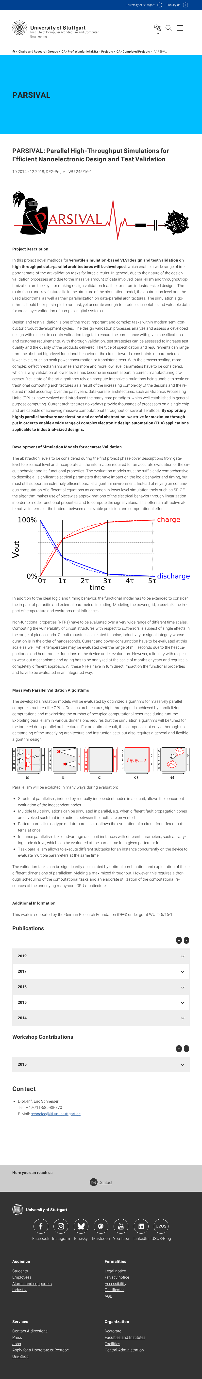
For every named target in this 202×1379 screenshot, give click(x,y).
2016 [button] (22, 986)
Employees (21, 1277)
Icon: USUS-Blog (161, 1226)
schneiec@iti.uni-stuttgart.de (56, 1113)
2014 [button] (22, 1017)
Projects (107, 51)
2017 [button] (22, 971)
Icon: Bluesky (81, 1226)
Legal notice (115, 1270)
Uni (140, 5)
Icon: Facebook (41, 1226)
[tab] (101, 955)
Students (20, 1270)
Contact (105, 1182)
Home (13, 51)
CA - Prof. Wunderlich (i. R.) (80, 51)
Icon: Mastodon (101, 1226)
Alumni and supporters (32, 1283)
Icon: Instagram (60, 1226)
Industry (19, 1289)
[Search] (168, 27)
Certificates (114, 1289)
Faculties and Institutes (125, 1337)
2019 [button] (22, 955)
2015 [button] (22, 1002)
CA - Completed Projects (133, 51)
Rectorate (113, 1330)
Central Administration (124, 1349)
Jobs (16, 1343)
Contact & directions (30, 1330)
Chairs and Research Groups (38, 51)
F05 (174, 5)
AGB (108, 1296)
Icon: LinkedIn (141, 1226)
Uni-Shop (20, 1356)
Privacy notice (117, 1277)
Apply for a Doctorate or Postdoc (40, 1349)
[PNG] (101, 216)
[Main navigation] (180, 27)
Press (17, 1337)
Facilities (112, 1343)
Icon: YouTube (121, 1226)
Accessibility (115, 1283)
